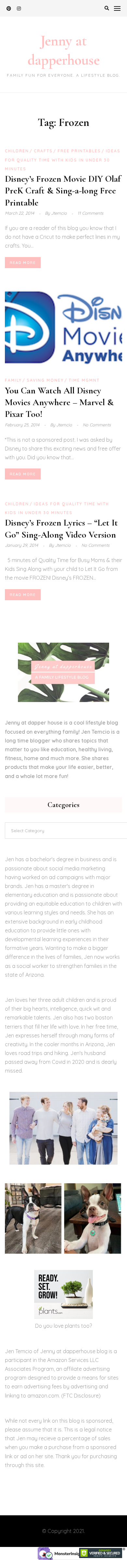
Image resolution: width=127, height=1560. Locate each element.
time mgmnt (84, 380)
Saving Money (45, 380)
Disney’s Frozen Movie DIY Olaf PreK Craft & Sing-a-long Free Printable (62, 190)
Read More (23, 262)
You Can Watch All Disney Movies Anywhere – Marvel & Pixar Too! (59, 402)
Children (17, 150)
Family (13, 380)
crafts (43, 150)
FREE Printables (79, 150)
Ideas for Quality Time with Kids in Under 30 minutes (62, 159)
